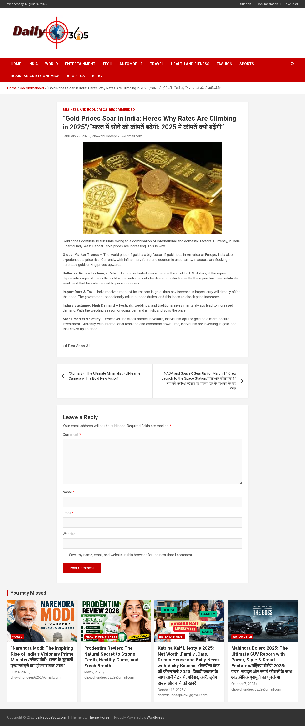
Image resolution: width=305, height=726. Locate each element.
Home (16, 64)
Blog (97, 76)
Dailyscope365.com (51, 717)
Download (291, 4)
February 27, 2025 (76, 136)
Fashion (224, 64)
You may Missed (28, 593)
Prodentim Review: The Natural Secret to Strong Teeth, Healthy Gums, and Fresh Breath (111, 656)
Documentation (267, 4)
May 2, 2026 (93, 672)
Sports (246, 64)
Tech (107, 64)
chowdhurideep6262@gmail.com (117, 136)
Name (69, 492)
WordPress (155, 717)
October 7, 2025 (243, 684)
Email (68, 513)
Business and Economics (35, 76)
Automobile (131, 64)
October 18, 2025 (170, 690)
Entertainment (80, 64)
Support (245, 4)
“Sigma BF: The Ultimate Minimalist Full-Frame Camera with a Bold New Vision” (104, 376)
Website (69, 534)
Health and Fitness (190, 64)
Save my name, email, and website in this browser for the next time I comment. (131, 555)
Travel (157, 64)
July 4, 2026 (20, 672)
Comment (72, 435)
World (51, 64)
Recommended (122, 110)
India (33, 64)
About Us (76, 76)
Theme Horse (98, 717)
